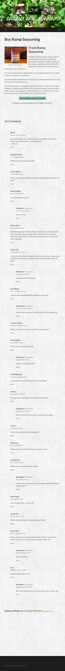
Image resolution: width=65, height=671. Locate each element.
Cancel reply (48, 611)
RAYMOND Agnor (16, 374)
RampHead (20, 208)
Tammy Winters (33, 610)
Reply (12, 147)
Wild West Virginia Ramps (18, 666)
